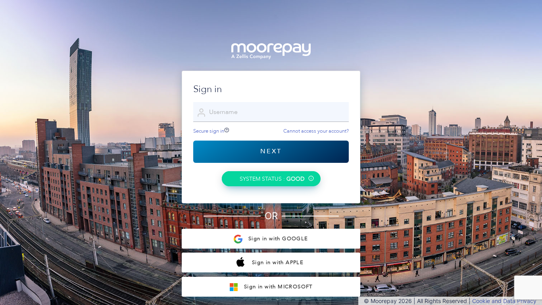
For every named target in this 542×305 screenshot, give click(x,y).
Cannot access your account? (316, 131)
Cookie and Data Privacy (504, 300)
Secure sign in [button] (208, 131)
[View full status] (311, 179)
